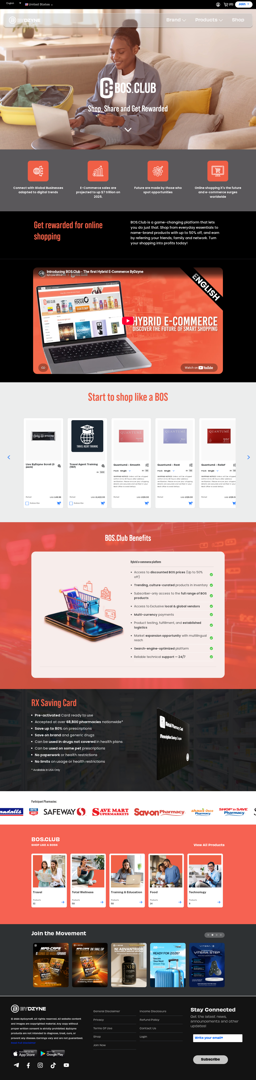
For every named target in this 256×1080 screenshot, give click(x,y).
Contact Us (148, 1028)
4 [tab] (221, 935)
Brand (174, 20)
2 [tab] (212, 935)
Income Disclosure (153, 1011)
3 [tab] (216, 935)
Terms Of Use (102, 1028)
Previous (8, 456)
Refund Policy (149, 1020)
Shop (238, 20)
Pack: (116, 470)
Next (247, 456)
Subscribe (35, 503)
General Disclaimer (106, 1011)
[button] (37, 4)
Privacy (98, 1020)
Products (207, 20)
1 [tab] (208, 935)
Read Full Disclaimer (23, 1043)
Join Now (99, 1045)
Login (143, 1037)
